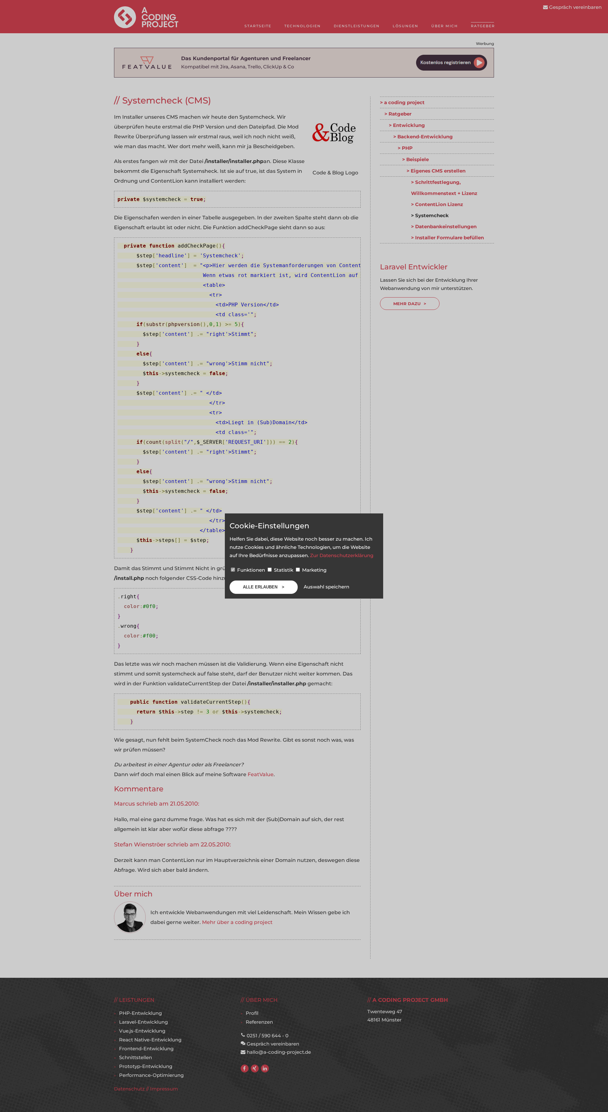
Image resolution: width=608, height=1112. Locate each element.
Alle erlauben (261, 587)
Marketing (313, 570)
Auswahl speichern (326, 587)
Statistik (283, 570)
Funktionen (251, 570)
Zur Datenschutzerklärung (341, 555)
